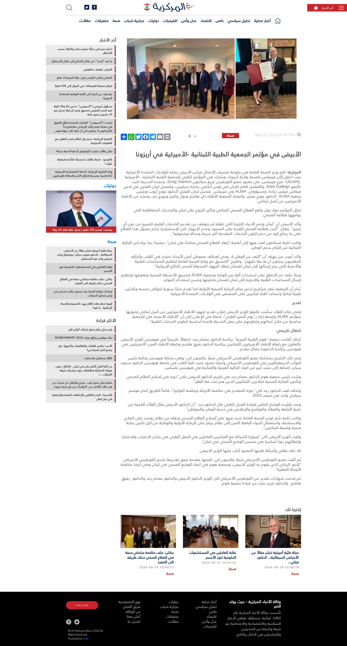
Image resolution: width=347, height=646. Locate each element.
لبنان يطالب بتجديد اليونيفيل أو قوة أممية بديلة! (84, 151)
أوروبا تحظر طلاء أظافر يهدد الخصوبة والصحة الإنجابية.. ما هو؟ (86, 306)
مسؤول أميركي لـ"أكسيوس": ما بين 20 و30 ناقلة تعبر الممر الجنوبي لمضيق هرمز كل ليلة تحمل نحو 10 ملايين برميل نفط (83, 110)
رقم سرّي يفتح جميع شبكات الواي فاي (90, 329)
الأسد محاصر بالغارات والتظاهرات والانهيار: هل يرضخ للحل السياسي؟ (85, 348)
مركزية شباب (134, 20)
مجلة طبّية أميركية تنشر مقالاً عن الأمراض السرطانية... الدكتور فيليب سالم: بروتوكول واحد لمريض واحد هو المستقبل (84, 255)
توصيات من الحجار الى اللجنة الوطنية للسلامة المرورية (85, 96)
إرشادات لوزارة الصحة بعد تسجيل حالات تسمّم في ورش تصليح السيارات (83, 293)
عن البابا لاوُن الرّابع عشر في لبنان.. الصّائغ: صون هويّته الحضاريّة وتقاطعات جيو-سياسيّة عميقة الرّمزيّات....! (84, 370)
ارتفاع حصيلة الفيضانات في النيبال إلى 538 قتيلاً (83, 86)
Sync (85, 638)
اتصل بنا (134, 621)
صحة (116, 20)
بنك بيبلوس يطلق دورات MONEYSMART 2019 (83, 338)
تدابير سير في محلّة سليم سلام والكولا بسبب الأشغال (84, 51)
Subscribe (82, 605)
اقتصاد (206, 20)
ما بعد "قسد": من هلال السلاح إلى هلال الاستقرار (82, 61)
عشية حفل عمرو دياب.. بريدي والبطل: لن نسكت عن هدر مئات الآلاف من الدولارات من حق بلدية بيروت (82, 385)
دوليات (153, 20)
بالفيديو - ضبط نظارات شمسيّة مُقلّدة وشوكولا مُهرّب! (84, 161)
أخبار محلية (262, 20)
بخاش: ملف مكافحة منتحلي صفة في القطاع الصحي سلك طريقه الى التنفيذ (149, 557)
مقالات (85, 20)
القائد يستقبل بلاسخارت (98, 358)
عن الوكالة (133, 611)
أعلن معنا (133, 616)
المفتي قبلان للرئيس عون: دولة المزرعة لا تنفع (84, 78)
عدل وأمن (188, 20)
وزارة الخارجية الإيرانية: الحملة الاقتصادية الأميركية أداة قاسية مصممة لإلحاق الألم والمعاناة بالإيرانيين (82, 174)
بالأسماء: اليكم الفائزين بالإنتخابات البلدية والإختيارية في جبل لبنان (82, 397)
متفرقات (102, 20)
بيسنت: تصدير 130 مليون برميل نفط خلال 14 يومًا (82, 229)
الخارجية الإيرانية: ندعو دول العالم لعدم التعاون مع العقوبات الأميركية (83, 141)
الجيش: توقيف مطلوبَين (98, 69)
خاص (220, 20)
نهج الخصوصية (129, 601)
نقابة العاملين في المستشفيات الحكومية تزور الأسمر (212, 554)
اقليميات (170, 20)
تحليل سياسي (239, 20)
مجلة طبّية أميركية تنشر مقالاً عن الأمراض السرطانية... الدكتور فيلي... (275, 557)
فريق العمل (131, 606)
